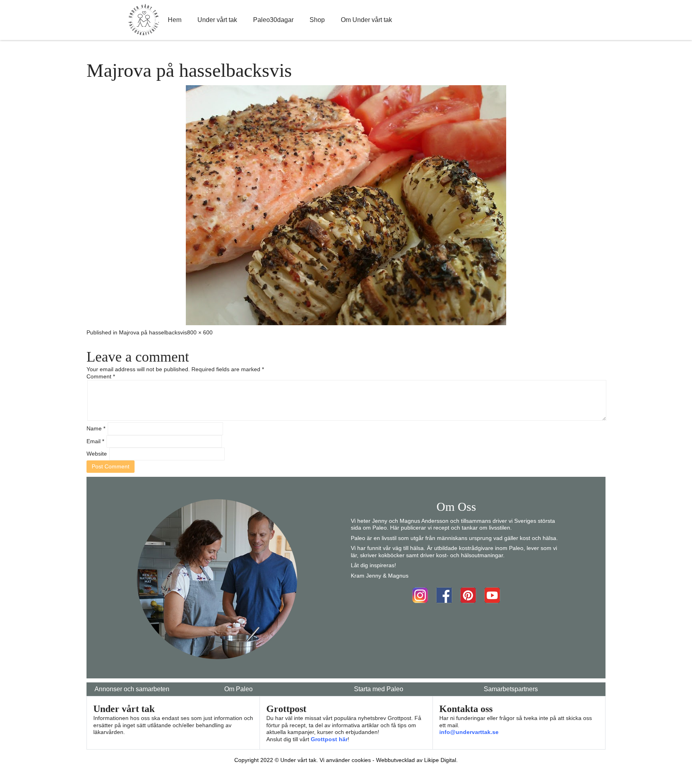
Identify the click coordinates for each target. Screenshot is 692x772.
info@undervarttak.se (469, 732)
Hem (174, 19)
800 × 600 (200, 332)
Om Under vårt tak (366, 19)
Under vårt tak (217, 19)
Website (96, 453)
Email (95, 441)
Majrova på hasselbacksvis (153, 332)
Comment (100, 376)
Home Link (144, 20)
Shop (317, 19)
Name (95, 428)
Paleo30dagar (273, 19)
